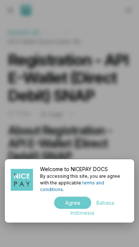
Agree (72, 203)
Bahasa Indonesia (92, 208)
